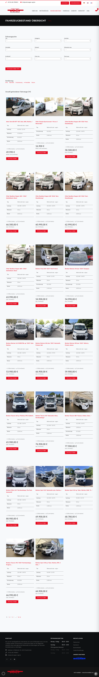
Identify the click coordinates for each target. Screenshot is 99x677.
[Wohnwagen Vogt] (15, 10)
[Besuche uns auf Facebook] (7, 659)
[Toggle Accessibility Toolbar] (96, 674)
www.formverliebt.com (88, 672)
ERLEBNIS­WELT (75, 3)
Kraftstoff (7, 56)
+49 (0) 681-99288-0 (13, 2)
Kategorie (37, 38)
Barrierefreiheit (77, 647)
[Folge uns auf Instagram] (10, 659)
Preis (6, 82)
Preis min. (37, 56)
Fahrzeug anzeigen (12, 158)
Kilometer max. (68, 47)
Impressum (76, 645)
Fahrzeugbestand (55, 10)
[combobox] (18, 40)
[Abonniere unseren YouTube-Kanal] (14, 659)
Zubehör (73, 10)
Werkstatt (81, 10)
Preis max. (66, 56)
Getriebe (66, 38)
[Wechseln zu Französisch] (91, 3)
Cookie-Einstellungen (78, 650)
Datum (33, 82)
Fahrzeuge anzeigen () (13, 68)
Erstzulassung (19, 82)
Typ (6, 38)
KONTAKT (65, 3)
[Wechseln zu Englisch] (87, 3)
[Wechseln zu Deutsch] (84, 3)
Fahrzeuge (66, 10)
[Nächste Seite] (20, 617)
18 (18, 617)
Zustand (37, 47)
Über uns (35, 10)
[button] (3, 673)
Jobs (88, 10)
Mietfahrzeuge (43, 10)
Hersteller (7, 47)
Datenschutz (76, 642)
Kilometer (11, 82)
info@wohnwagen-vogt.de (28, 2)
